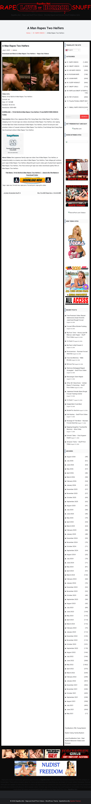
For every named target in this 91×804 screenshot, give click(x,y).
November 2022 (72, 640)
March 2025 (71, 526)
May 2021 (70, 713)
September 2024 (72, 550)
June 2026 (70, 465)
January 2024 (71, 583)
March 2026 (71, 477)
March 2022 (71, 673)
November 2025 (72, 493)
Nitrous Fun (70, 364)
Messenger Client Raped (75, 377)
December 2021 (72, 685)
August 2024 (71, 554)
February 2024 (71, 579)
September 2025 (72, 501)
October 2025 (71, 497)
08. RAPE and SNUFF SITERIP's (77, 91)
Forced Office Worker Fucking (76, 326)
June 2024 (70, 563)
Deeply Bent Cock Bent (74, 404)
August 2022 (71, 652)
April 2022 (70, 669)
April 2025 (70, 522)
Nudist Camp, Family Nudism (74, 733)
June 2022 (70, 660)
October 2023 (71, 595)
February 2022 (71, 677)
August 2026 (71, 457)
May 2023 (70, 616)
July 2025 (70, 510)
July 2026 (70, 461)
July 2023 (70, 607)
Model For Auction (73, 410)
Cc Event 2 (70, 341)
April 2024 (70, 571)
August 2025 (71, 505)
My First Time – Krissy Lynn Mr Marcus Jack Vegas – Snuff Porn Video (77, 335)
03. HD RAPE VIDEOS (74, 70)
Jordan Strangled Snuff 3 (12, 193)
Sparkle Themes (75, 801)
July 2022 (70, 656)
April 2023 (70, 620)
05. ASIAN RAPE (72, 78)
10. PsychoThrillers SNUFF (75, 101)
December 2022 (72, 636)
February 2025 (71, 530)
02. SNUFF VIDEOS (73, 66)
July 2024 (70, 558)
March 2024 (71, 575)
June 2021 (70, 709)
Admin (15, 50)
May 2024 (70, 567)
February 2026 (71, 481)
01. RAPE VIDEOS (72, 62)
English (70, 50)
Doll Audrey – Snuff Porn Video (77, 414)
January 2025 (71, 534)
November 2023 (72, 591)
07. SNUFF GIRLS (72, 86)
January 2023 (71, 632)
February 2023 (71, 628)
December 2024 (72, 538)
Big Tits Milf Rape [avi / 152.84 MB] (49, 193)
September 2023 (72, 599)
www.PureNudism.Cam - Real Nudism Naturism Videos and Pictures (75, 740)
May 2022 (70, 664)
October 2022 (71, 644)
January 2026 (71, 485)
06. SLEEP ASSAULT (73, 82)
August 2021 (71, 701)
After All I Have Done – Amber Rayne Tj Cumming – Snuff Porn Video (77, 385)
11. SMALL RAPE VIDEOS (75, 107)
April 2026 (70, 473)
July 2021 (70, 705)
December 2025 (72, 489)
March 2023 (71, 624)
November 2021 (72, 689)
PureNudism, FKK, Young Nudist (75, 728)
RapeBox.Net (45, 780)
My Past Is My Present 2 (75, 345)
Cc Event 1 (70, 400)
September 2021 (72, 697)
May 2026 (70, 469)
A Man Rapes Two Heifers (15, 45)
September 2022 (72, 648)
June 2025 (70, 514)
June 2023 (70, 611)
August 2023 (71, 603)
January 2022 (71, 681)
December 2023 (72, 587)
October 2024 (71, 546)
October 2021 (71, 693)
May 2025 (70, 518)
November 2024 (72, 542)
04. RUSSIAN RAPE (73, 74)
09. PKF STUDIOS (72, 97)
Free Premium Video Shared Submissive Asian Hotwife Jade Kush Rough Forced (76, 318)
